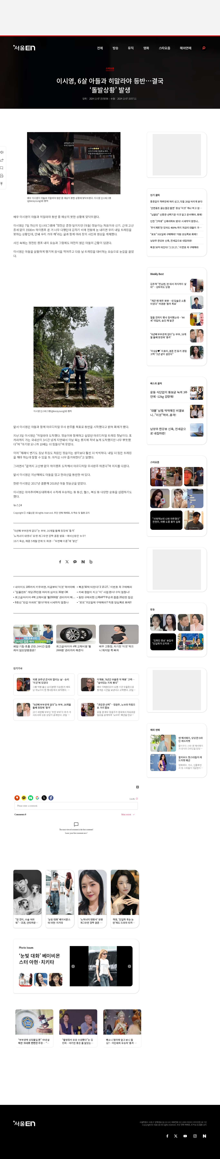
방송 (115, 48)
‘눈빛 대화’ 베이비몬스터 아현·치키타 (39, 958)
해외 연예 (155, 729)
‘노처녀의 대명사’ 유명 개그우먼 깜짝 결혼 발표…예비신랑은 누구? (49, 536)
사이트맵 (196, 1122)
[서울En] (24, 47)
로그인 (204, 1122)
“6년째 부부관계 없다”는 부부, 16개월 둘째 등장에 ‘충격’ (44, 531)
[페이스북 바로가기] (167, 1136)
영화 (146, 48)
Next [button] (129, 966)
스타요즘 (164, 48)
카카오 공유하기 (75, 562)
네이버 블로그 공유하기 (83, 562)
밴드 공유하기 (91, 562)
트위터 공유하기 (67, 562)
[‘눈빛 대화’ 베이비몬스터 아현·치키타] (101, 966)
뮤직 (131, 48)
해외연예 (185, 48)
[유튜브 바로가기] (185, 1136)
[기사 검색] (201, 48)
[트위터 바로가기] (175, 1136)
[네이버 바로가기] (205, 1136)
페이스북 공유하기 (60, 562)
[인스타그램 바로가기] (195, 1136)
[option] (101, 966)
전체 (100, 48)
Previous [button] (73, 966)
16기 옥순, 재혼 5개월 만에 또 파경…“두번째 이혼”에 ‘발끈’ (45, 541)
